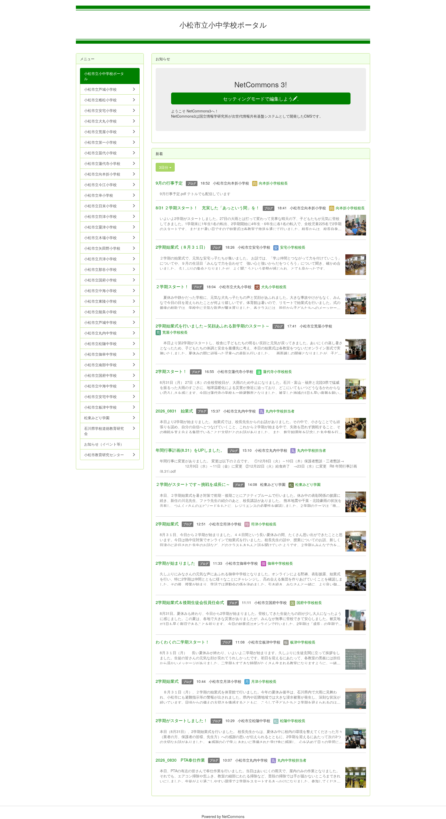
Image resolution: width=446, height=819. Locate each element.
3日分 (164, 167)
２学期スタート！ (172, 286)
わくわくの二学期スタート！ (187, 642)
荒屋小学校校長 (175, 332)
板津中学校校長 (302, 642)
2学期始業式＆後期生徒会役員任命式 (190, 602)
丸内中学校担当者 (280, 411)
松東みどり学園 (308, 484)
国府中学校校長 (309, 602)
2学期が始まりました (175, 563)
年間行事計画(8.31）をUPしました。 (190, 450)
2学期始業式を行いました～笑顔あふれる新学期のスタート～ (212, 326)
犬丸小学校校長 (273, 286)
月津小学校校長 (263, 681)
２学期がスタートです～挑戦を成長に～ (193, 484)
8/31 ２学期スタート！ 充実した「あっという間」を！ (208, 208)
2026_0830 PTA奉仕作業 (180, 760)
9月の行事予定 (169, 183)
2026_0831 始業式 (174, 411)
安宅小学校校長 (292, 247)
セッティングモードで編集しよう (261, 98)
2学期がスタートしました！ (182, 720)
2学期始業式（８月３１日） (182, 247)
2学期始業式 (167, 524)
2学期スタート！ (171, 371)
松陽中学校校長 (292, 720)
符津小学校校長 (263, 523)
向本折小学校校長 (273, 183)
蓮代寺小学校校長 (277, 371)
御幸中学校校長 (280, 563)
